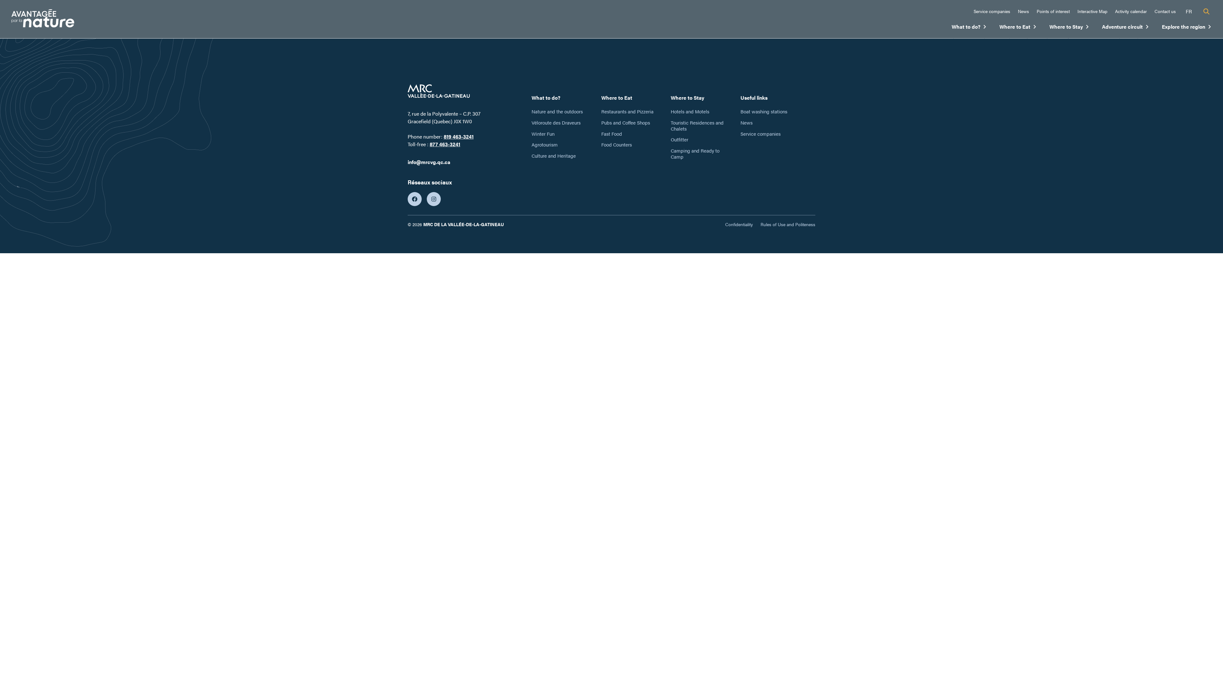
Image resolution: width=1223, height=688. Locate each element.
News (1023, 11)
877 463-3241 (445, 144)
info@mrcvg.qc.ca (429, 162)
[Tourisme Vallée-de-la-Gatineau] (42, 19)
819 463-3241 (459, 136)
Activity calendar (1131, 11)
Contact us (1165, 11)
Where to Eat (1018, 28)
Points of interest (1053, 11)
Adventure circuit (1125, 28)
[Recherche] (1206, 11)
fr (1189, 11)
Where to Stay (1069, 28)
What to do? (969, 28)
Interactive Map (1092, 11)
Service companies (992, 11)
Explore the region (1187, 28)
